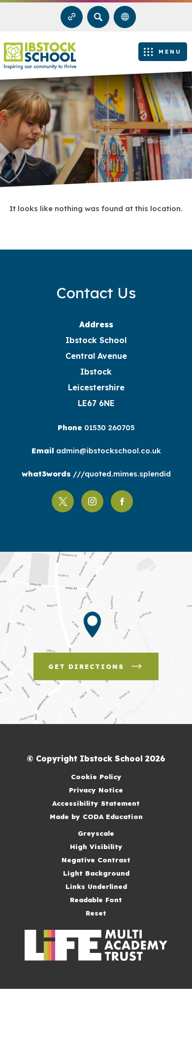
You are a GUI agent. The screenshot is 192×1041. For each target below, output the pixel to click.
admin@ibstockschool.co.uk (107, 450)
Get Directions (103, 671)
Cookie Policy (96, 776)
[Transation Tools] (125, 17)
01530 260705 (108, 427)
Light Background (96, 873)
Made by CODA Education (108, 817)
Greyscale (96, 833)
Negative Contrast (96, 859)
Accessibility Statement (96, 803)
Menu (170, 51)
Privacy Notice (96, 790)
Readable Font (96, 899)
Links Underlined (96, 886)
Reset (96, 913)
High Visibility (96, 846)
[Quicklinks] (72, 17)
